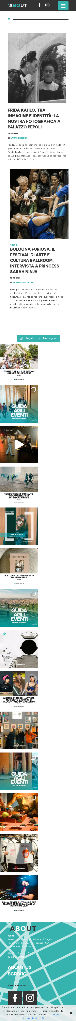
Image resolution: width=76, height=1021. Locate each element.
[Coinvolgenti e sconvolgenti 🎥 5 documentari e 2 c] (19, 485)
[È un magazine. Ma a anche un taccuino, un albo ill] (19, 567)
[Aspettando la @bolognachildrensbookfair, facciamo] (19, 608)
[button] (63, 5)
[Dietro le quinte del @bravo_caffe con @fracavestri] (19, 445)
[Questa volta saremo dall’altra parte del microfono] (19, 730)
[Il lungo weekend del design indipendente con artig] (19, 363)
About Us (19, 967)
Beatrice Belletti (23, 282)
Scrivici (18, 973)
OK (43, 1018)
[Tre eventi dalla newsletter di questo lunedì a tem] (19, 771)
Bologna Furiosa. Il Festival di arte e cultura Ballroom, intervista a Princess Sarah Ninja (34, 260)
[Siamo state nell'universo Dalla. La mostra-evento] (19, 812)
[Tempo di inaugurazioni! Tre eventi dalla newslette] (19, 404)
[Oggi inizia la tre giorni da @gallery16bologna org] (19, 690)
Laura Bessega (19, 138)
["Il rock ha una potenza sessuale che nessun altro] (19, 526)
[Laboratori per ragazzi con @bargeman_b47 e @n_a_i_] (19, 894)
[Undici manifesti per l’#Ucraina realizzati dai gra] (19, 649)
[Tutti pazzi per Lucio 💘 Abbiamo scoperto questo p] (19, 853)
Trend (13, 245)
